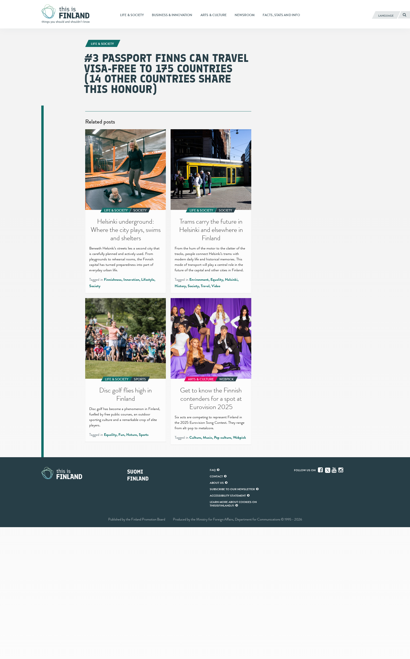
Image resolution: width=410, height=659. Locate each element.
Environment (199, 279)
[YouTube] (334, 470)
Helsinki (231, 279)
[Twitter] (328, 470)
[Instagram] (341, 470)
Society (94, 286)
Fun (121, 435)
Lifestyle (147, 279)
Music (207, 437)
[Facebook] (321, 470)
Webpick (239, 437)
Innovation (131, 279)
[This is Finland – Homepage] (67, 14)
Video (215, 286)
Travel (205, 286)
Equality (216, 279)
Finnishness (112, 279)
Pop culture (222, 437)
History (180, 286)
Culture (195, 437)
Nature (131, 435)
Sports (144, 435)
